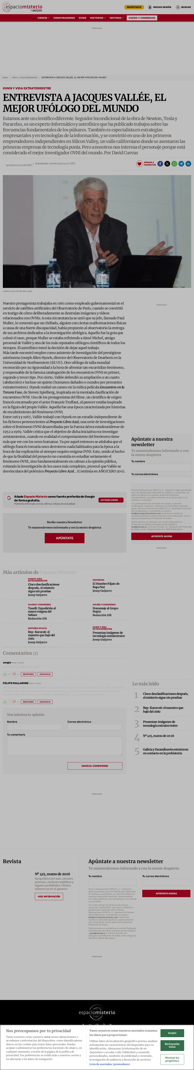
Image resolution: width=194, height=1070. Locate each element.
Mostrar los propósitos (172, 1059)
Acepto (172, 1033)
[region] (97, 1047)
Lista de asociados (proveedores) (109, 1064)
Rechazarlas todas (172, 1045)
